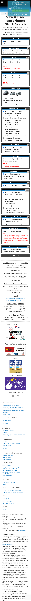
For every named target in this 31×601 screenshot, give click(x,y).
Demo (6, 44)
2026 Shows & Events (8, 482)
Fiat (13, 147)
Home (4, 13)
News (4, 484)
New (12, 41)
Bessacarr (23, 118)
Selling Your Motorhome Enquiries (12, 467)
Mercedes (8, 149)
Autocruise (8, 113)
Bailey (7, 118)
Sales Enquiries (6, 465)
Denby (16, 122)
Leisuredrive (9, 131)
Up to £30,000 (8, 176)
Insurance (5, 423)
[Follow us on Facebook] (12, 396)
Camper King (17, 120)
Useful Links (5, 500)
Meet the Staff (6, 445)
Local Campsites (7, 501)
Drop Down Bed (17, 219)
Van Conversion (12, 99)
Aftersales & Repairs (8, 430)
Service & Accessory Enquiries (11, 472)
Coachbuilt (19, 100)
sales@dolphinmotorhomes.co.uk (15, 298)
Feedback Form (6, 474)
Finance (4, 422)
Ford (20, 147)
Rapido (17, 133)
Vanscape (18, 138)
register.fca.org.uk (7, 544)
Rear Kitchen (16, 192)
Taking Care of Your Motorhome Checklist (14, 434)
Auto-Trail (20, 116)
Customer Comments (8, 447)
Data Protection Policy (8, 503)
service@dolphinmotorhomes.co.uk (15, 300)
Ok (20, 11)
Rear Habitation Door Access (14, 199)
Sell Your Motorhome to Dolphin (11, 490)
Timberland (8, 138)
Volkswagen (8, 140)
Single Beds (22, 224)
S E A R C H (16, 255)
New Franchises (6, 409)
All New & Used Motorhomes (10, 405)
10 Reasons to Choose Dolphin (11, 443)
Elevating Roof (6, 101)
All (5, 41)
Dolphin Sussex (22, 53)
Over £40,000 (8, 178)
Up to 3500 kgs (16, 231)
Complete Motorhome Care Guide (12, 436)
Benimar (14, 118)
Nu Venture (8, 133)
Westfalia (18, 140)
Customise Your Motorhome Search (12, 407)
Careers (4, 448)
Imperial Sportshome (11, 129)
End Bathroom (12, 197)
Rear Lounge (9, 194)
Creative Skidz (22, 530)
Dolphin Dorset (9, 53)
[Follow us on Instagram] (18, 396)
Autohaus (18, 113)
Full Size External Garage (12, 221)
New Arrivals (6, 414)
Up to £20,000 (15, 174)
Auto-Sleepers (9, 116)
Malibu (17, 131)
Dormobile (8, 125)
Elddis (16, 125)
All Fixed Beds (9, 201)
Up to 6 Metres (16, 249)
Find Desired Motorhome (9, 470)
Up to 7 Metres (9, 251)
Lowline (11, 161)
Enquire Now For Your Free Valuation (12, 492)
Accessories (5, 432)
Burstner (7, 120)
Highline (18, 159)
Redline (7, 136)
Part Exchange (6, 420)
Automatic (15, 185)
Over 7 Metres (20, 251)
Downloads (5, 498)
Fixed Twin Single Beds (12, 208)
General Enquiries (7, 475)
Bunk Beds (18, 194)
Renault (7, 151)
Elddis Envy (8, 127)
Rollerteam (15, 136)
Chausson (8, 122)
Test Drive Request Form (9, 468)
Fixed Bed (10, 203)
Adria (20, 111)
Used (19, 41)
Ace (13, 111)
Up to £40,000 (19, 176)
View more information (20, 14)
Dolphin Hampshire (18, 51)
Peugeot (17, 149)
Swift (24, 136)
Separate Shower (10, 224)
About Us (5, 442)
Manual (23, 185)
